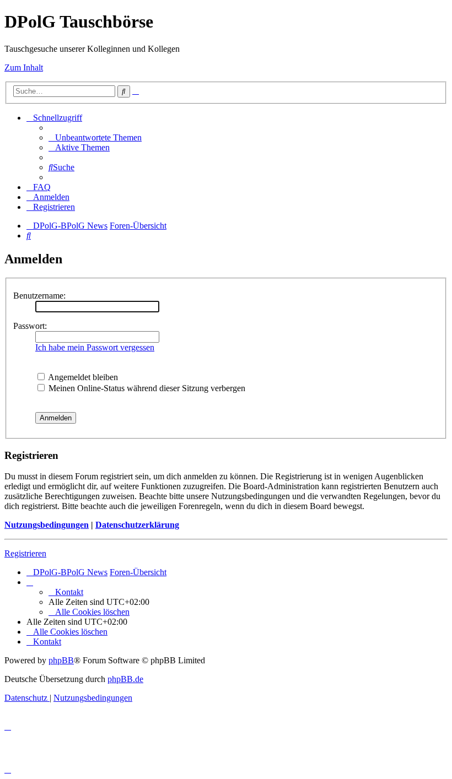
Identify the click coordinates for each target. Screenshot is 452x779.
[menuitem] (95, 137)
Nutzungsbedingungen (46, 524)
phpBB (61, 660)
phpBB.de (125, 679)
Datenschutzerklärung (137, 524)
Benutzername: (39, 295)
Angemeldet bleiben (82, 377)
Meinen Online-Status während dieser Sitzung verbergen (145, 388)
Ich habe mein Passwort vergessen (94, 347)
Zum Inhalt (23, 67)
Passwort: (30, 326)
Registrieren (25, 553)
